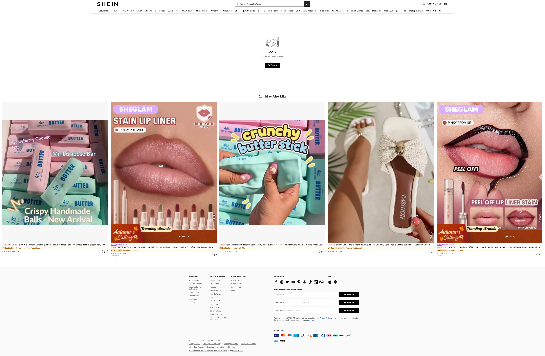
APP (329, 276)
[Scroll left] (443, 10)
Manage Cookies (231, 344)
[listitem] (55, 179)
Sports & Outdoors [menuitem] (340, 11)
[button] (440, 4)
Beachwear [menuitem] (160, 11)
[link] (429, 4)
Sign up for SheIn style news (288, 290)
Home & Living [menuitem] (202, 11)
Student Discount (195, 296)
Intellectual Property (196, 347)
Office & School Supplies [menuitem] (436, 11)
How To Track (215, 294)
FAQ (233, 291)
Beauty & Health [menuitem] (271, 11)
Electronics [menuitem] (324, 11)
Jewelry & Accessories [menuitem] (252, 11)
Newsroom (193, 299)
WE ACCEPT (279, 330)
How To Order (215, 291)
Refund (213, 287)
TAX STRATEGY (216, 308)
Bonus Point (236, 287)
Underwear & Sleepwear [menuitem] (221, 11)
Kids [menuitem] (177, 11)
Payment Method (237, 284)
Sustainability (194, 292)
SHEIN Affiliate (215, 311)
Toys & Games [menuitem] (357, 11)
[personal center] (423, 4)
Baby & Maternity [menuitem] (373, 11)
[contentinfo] (316, 335)
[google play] (335, 283)
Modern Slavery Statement (195, 288)
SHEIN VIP (214, 304)
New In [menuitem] (116, 11)
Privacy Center (194, 344)
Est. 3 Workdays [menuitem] (128, 11)
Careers (192, 303)
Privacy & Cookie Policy (329, 318)
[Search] (307, 4)
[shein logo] (107, 4)
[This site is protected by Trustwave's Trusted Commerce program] (276, 341)
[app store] (330, 283)
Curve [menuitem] (170, 11)
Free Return (214, 284)
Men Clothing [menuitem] (187, 11)
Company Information (215, 347)
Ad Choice (231, 347)
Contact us (235, 280)
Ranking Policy (216, 314)
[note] (164, 233)
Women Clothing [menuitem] (145, 11)
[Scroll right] (446, 10)
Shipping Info (215, 280)
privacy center (312, 320)
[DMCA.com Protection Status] (282, 341)
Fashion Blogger (195, 284)
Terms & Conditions (248, 344)
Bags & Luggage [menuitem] (390, 11)
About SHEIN (194, 280)
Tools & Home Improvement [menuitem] (412, 11)
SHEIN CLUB (215, 301)
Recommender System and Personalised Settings (208, 351)
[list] (299, 282)
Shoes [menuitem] (237, 11)
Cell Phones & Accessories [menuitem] (306, 11)
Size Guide (214, 297)
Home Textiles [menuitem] (287, 11)
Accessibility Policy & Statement (218, 319)
